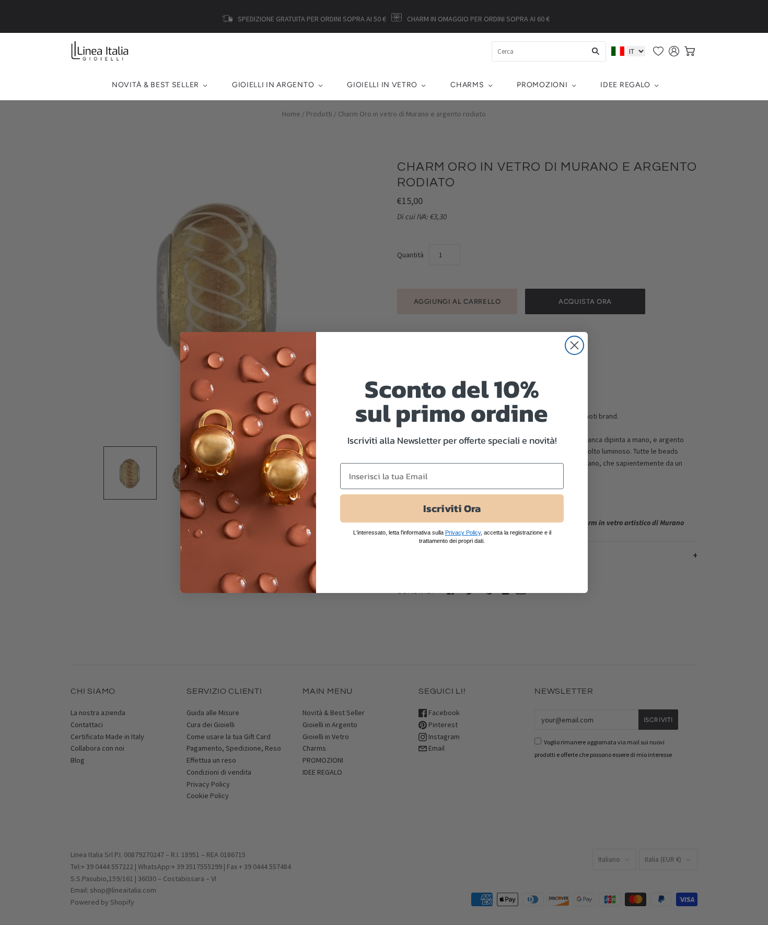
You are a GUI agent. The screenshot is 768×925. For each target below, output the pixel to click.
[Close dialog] (574, 345)
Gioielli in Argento (273, 84)
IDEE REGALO (625, 84)
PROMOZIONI (542, 84)
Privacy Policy (463, 532)
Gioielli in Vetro (382, 84)
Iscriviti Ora (452, 508)
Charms (467, 84)
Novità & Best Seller (155, 84)
